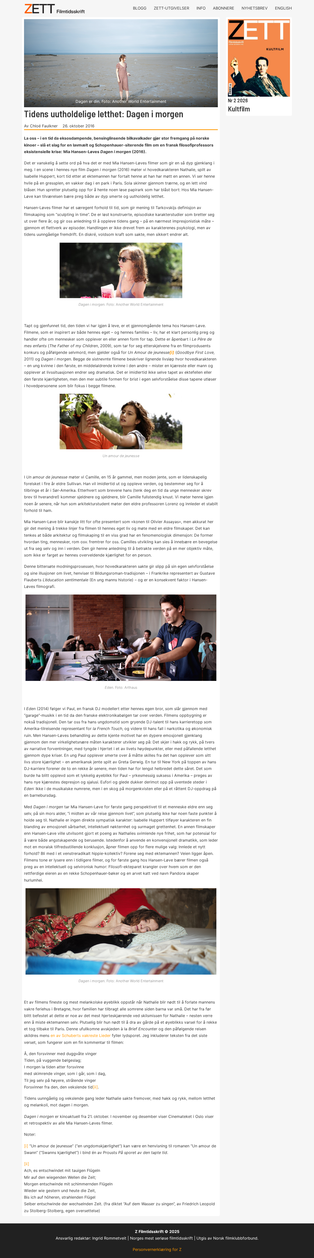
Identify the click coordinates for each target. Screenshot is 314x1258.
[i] (26, 1145)
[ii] (95, 1087)
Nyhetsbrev (255, 8)
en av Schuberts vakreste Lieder (81, 1035)
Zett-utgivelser (171, 8)
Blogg (139, 8)
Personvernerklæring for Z (157, 1249)
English (283, 8)
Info (201, 8)
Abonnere (223, 8)
